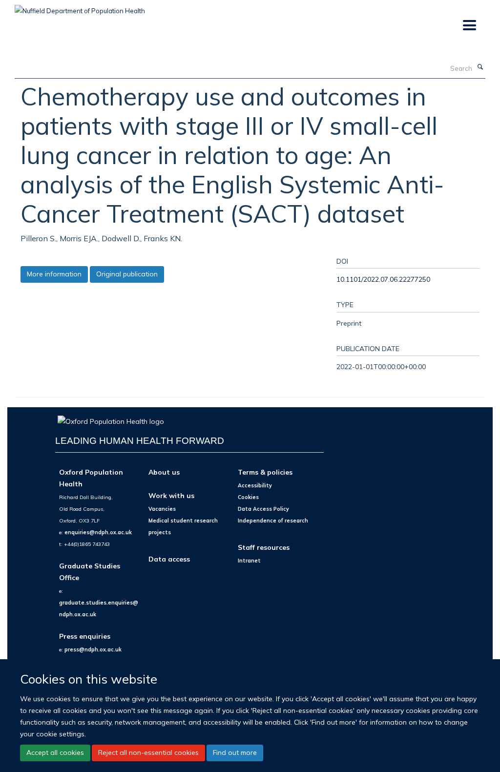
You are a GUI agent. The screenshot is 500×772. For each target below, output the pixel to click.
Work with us (171, 495)
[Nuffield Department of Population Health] (80, 7)
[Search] (480, 67)
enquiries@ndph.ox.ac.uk (98, 532)
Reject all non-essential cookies (148, 752)
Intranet (249, 560)
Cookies (248, 497)
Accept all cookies (55, 752)
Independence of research (273, 520)
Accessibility (255, 485)
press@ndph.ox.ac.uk (93, 649)
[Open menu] (469, 26)
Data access (169, 559)
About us (164, 472)
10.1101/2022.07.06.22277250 (383, 279)
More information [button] (54, 274)
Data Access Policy (263, 508)
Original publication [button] (127, 274)
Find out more (235, 752)
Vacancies (162, 508)
